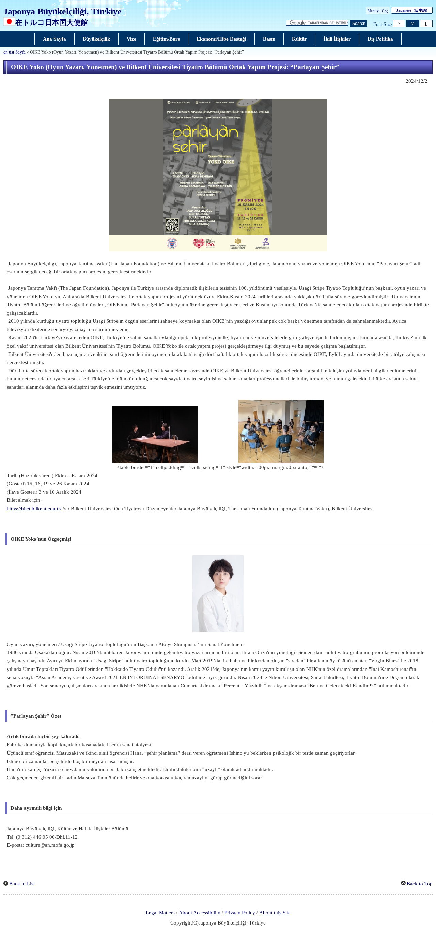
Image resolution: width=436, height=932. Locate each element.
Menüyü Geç (378, 11)
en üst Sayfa (14, 52)
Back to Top (420, 883)
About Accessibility (199, 913)
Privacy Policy (239, 913)
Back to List (22, 883)
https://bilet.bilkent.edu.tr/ (34, 508)
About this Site (275, 913)
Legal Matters (160, 913)
